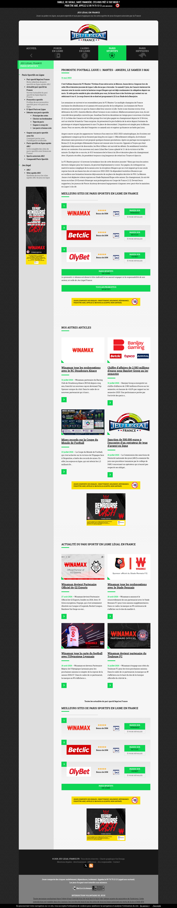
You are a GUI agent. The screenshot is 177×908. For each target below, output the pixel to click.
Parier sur (134, 211)
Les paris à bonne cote (42, 128)
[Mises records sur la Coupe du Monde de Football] (82, 422)
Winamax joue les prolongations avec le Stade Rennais (127, 586)
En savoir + (145, 906)
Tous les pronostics (106, 288)
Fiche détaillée (136, 217)
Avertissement (79, 862)
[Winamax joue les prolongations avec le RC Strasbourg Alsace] (82, 350)
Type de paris (38, 122)
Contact (116, 862)
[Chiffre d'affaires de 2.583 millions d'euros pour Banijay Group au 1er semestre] (129, 350)
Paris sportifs (106, 272)
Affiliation (91, 862)
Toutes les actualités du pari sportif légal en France (106, 701)
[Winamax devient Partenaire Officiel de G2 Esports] (82, 567)
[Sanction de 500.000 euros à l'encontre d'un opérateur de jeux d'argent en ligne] (129, 422)
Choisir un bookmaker (42, 118)
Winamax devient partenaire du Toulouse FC (127, 655)
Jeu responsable (105, 862)
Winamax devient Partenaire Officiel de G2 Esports (79, 586)
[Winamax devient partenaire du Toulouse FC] (129, 636)
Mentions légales (64, 862)
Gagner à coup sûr (40, 125)
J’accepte (157, 906)
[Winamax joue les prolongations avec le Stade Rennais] (129, 567)
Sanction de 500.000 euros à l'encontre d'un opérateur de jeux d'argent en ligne (128, 442)
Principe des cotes (40, 115)
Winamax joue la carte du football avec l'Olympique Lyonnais (81, 655)
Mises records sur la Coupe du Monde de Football (79, 441)
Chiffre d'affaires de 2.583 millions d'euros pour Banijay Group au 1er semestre (128, 370)
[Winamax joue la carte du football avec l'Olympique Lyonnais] (82, 636)
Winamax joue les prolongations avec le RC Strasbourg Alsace (81, 369)
